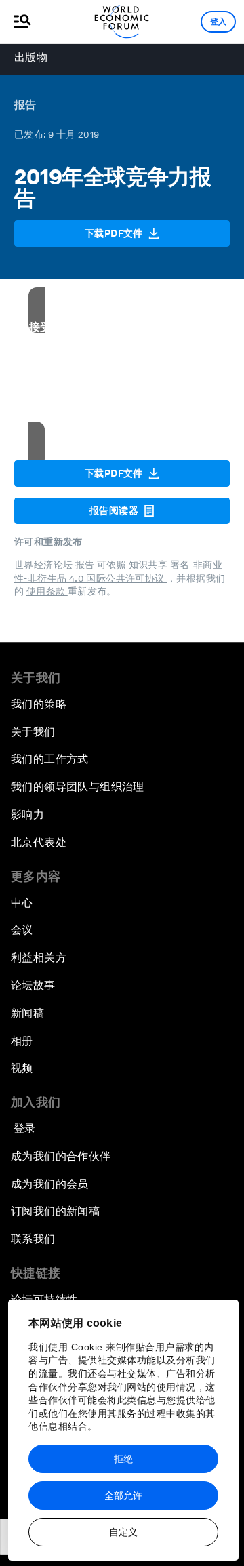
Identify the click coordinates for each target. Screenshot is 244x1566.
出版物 (30, 57)
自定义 (123, 1532)
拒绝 (123, 1458)
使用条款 (47, 591)
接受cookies (122, 420)
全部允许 (123, 1495)
